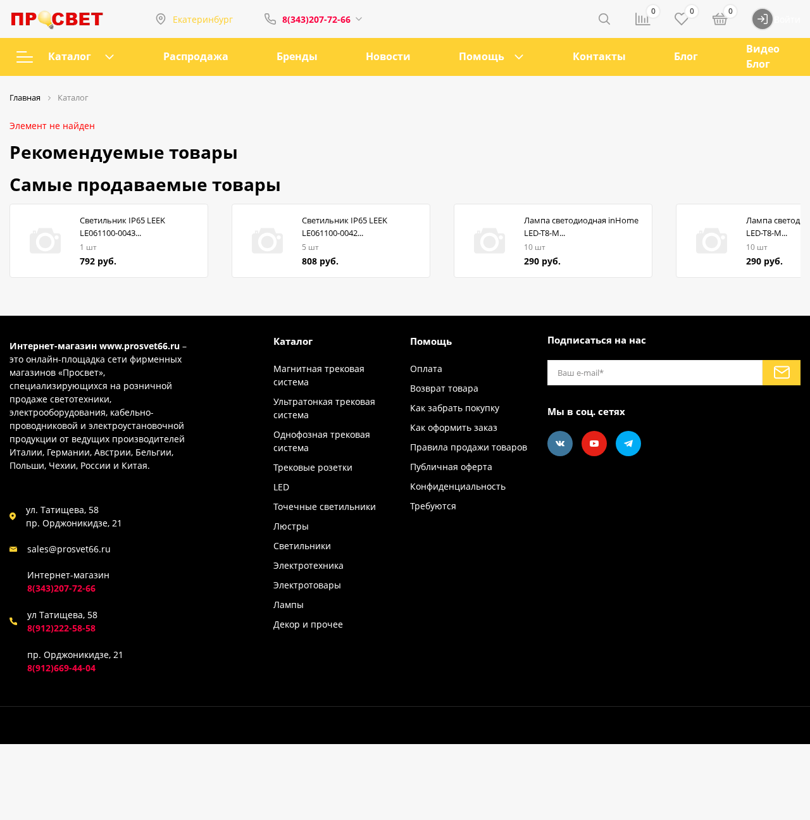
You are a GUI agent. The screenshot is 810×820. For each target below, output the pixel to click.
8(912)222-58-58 (61, 628)
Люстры (291, 526)
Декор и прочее (308, 624)
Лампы (288, 605)
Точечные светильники (324, 506)
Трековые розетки (312, 467)
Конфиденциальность (458, 486)
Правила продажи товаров (468, 447)
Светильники (302, 546)
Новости (388, 56)
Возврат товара (444, 388)
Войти (787, 19)
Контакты (599, 56)
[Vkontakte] (560, 443)
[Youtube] (594, 443)
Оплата (426, 369)
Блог (686, 56)
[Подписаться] (782, 372)
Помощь (481, 56)
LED (281, 487)
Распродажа (195, 56)
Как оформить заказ (453, 427)
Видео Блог (763, 56)
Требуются (433, 506)
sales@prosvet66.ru (69, 549)
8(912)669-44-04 (61, 668)
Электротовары (307, 585)
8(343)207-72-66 (316, 19)
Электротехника (308, 565)
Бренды (297, 56)
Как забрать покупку (454, 408)
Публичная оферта (451, 467)
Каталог (69, 56)
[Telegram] (628, 443)
